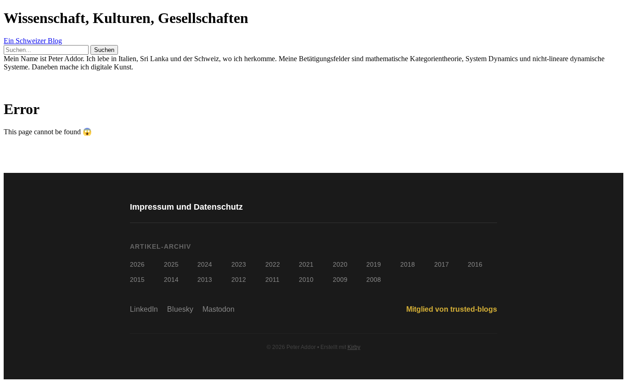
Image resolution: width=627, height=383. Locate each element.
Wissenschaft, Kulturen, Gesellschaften (126, 18)
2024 (204, 264)
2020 (340, 264)
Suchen (104, 49)
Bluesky (180, 309)
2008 (373, 279)
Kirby (353, 347)
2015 (137, 279)
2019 (373, 264)
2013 (204, 279)
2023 (238, 264)
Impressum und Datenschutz (186, 207)
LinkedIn (144, 309)
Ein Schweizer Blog (33, 41)
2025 (171, 264)
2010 (306, 279)
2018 (407, 264)
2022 (272, 264)
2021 (306, 264)
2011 (272, 279)
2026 (137, 264)
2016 (475, 264)
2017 (441, 264)
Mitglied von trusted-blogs (451, 309)
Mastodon (218, 309)
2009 (340, 279)
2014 (171, 279)
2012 (238, 279)
